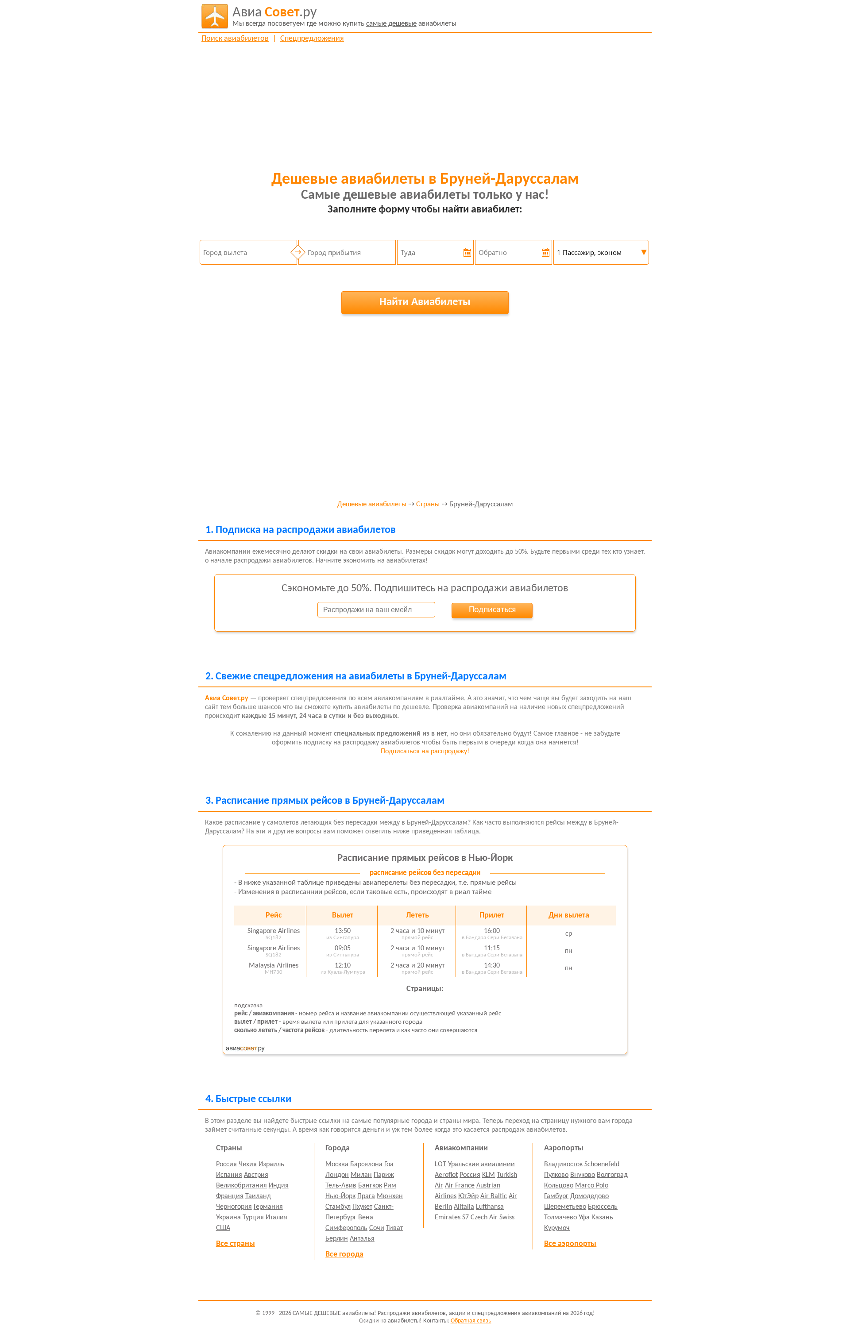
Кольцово (558, 1185)
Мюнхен (390, 1196)
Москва (336, 1164)
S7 (465, 1217)
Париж (384, 1175)
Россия (226, 1164)
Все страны (235, 1244)
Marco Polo (591, 1185)
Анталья (362, 1238)
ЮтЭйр (468, 1196)
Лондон (337, 1175)
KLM (488, 1175)
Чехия (248, 1164)
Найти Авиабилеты (425, 302)
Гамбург (556, 1196)
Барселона (366, 1164)
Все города (344, 1254)
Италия (276, 1217)
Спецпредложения (312, 39)
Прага (366, 1196)
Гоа (389, 1164)
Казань (602, 1217)
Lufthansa (490, 1207)
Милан (361, 1175)
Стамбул (338, 1207)
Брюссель (603, 1207)
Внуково (582, 1175)
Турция (253, 1217)
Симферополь (346, 1228)
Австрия (256, 1175)
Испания (229, 1175)
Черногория (234, 1207)
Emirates (447, 1217)
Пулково (556, 1175)
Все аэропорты (570, 1244)
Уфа (584, 1217)
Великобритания (241, 1185)
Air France (460, 1185)
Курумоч (557, 1228)
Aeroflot (446, 1175)
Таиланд (258, 1196)
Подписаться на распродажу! (425, 751)
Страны (428, 504)
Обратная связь (471, 1321)
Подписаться (492, 609)
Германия (268, 1207)
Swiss (506, 1217)
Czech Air (484, 1217)
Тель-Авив (340, 1185)
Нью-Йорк (340, 1196)
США (223, 1228)
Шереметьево (565, 1207)
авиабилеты (344, 16)
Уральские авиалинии (481, 1164)
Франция (229, 1196)
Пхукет (362, 1207)
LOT (440, 1164)
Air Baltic (493, 1196)
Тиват (394, 1228)
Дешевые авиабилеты (371, 504)
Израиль (271, 1164)
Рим (390, 1185)
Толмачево (560, 1217)
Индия (279, 1185)
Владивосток (563, 1164)
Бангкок (370, 1185)
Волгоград (612, 1175)
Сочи (376, 1228)
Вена (365, 1217)
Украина (228, 1217)
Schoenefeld (601, 1164)
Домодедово (589, 1196)
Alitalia (464, 1207)
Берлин (336, 1238)
